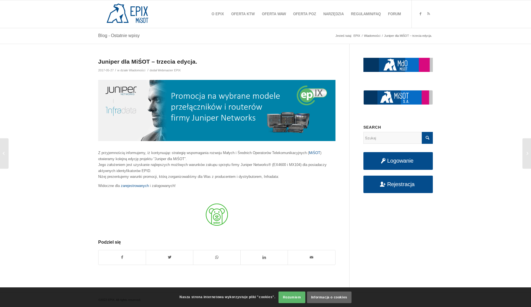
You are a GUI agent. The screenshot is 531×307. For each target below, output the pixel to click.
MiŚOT (314, 153)
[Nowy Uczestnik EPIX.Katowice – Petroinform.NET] (4, 153)
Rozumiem (292, 297)
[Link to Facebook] (420, 14)
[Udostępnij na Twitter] (169, 257)
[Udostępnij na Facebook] (122, 257)
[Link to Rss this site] (429, 14)
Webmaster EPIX (169, 70)
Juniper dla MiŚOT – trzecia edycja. (147, 61)
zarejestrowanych (135, 186)
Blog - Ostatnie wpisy (119, 35)
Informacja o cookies (329, 297)
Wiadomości (137, 70)
